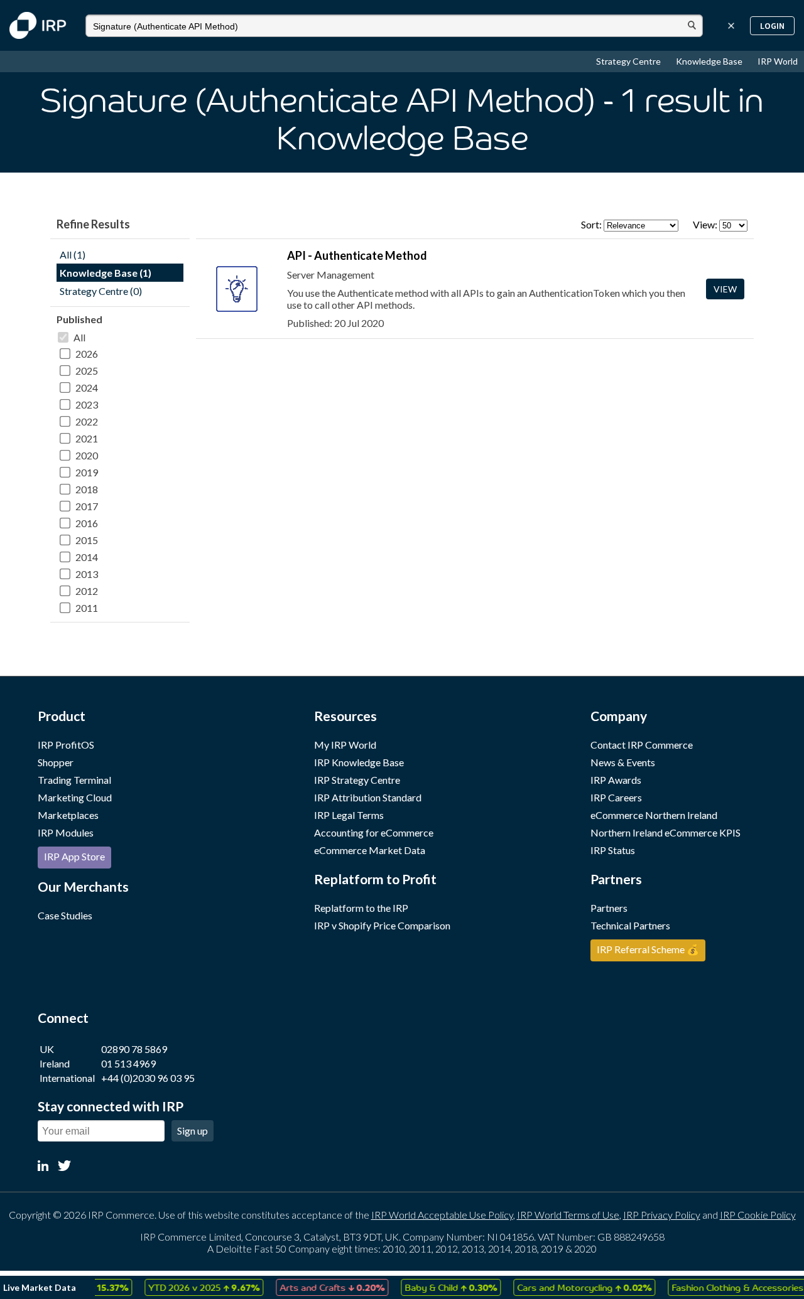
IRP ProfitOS (66, 745)
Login (772, 25)
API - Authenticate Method (357, 255)
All (79, 337)
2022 (86, 421)
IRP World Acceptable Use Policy (442, 1215)
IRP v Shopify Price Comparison (382, 925)
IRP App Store (74, 856)
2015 (86, 540)
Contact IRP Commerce (641, 745)
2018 (86, 489)
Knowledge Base (710, 61)
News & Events (622, 762)
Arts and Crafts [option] (319, 1287)
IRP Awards (615, 780)
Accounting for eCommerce (373, 832)
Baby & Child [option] (438, 1287)
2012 (86, 591)
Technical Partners (630, 925)
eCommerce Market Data (369, 850)
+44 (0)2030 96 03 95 (148, 1078)
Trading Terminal (74, 780)
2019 (86, 472)
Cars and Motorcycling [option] (571, 1287)
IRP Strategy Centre (357, 780)
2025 (86, 371)
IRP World (778, 61)
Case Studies (65, 915)
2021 (86, 438)
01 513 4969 (128, 1063)
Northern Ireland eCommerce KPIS (665, 832)
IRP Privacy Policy (661, 1215)
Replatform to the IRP (361, 908)
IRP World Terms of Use (568, 1215)
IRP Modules (66, 832)
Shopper (55, 762)
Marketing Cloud (75, 797)
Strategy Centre (629, 61)
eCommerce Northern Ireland (653, 815)
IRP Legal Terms (349, 815)
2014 (86, 557)
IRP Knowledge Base (359, 762)
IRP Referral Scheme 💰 (648, 949)
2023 (86, 404)
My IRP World (345, 745)
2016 (86, 523)
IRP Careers (616, 797)
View (725, 289)
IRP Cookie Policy (758, 1215)
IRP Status (612, 850)
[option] (191, 1287)
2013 (86, 574)
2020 (86, 455)
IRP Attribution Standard (367, 797)
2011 (86, 608)
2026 (86, 354)
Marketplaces (68, 815)
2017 (86, 506)
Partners (608, 908)
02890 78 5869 (134, 1049)
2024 (86, 387)
